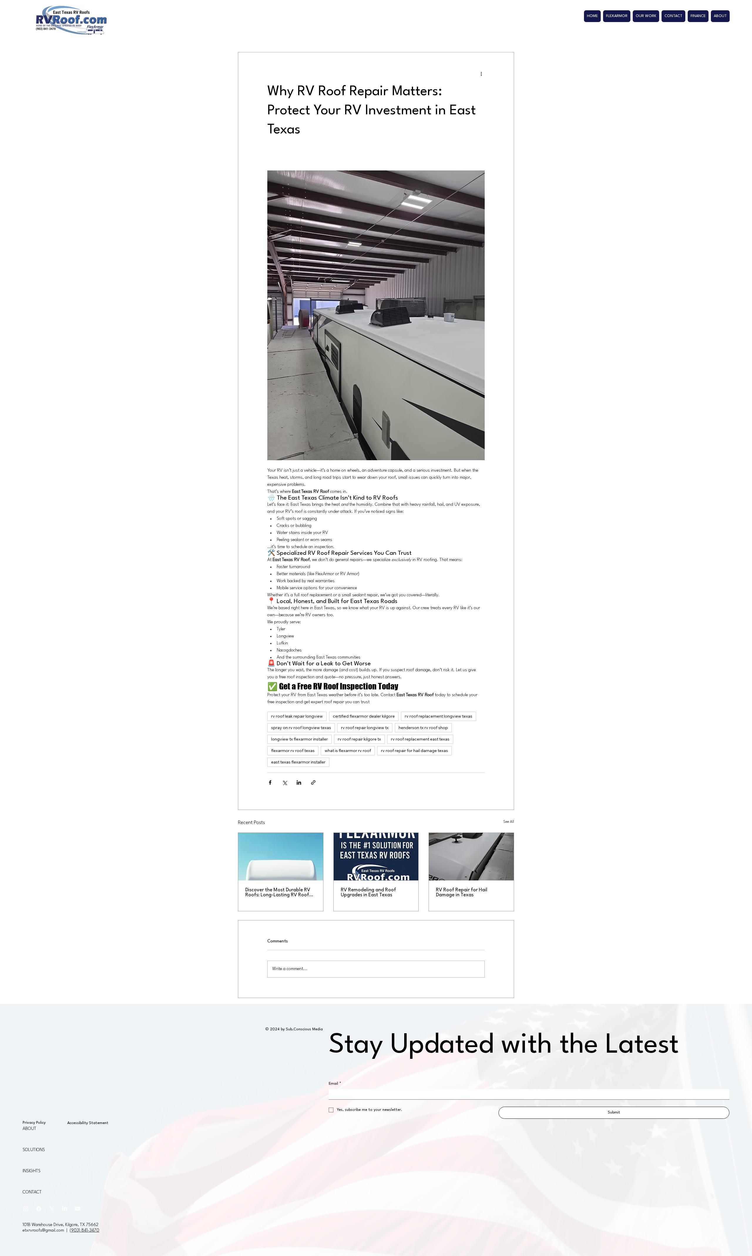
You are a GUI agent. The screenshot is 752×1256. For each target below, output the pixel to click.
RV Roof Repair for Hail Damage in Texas (461, 892)
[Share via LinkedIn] (299, 782)
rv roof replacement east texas (420, 739)
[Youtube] (77, 1208)
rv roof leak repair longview (297, 716)
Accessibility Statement (87, 1123)
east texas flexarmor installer (298, 762)
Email (335, 1084)
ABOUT (29, 1129)
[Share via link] (313, 782)
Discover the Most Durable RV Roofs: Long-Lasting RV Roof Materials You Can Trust (277, 892)
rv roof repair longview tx (365, 727)
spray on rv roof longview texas (301, 727)
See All (508, 822)
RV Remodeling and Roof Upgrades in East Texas (368, 892)
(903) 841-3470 (84, 1230)
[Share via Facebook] (270, 782)
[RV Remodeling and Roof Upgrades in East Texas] (376, 856)
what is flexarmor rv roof (348, 750)
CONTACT (32, 1192)
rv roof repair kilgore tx (359, 739)
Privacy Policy (34, 1123)
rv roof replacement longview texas (438, 716)
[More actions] (481, 73)
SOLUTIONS (34, 1150)
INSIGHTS (32, 1171)
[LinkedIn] (64, 1208)
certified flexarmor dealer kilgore (364, 716)
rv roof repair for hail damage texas (414, 750)
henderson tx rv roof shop (423, 727)
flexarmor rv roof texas (293, 750)
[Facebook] (39, 1208)
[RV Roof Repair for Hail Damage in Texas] (471, 856)
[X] (51, 1208)
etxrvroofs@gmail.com (43, 1230)
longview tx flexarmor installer (299, 739)
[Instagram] (26, 1208)
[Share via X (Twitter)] (284, 782)
